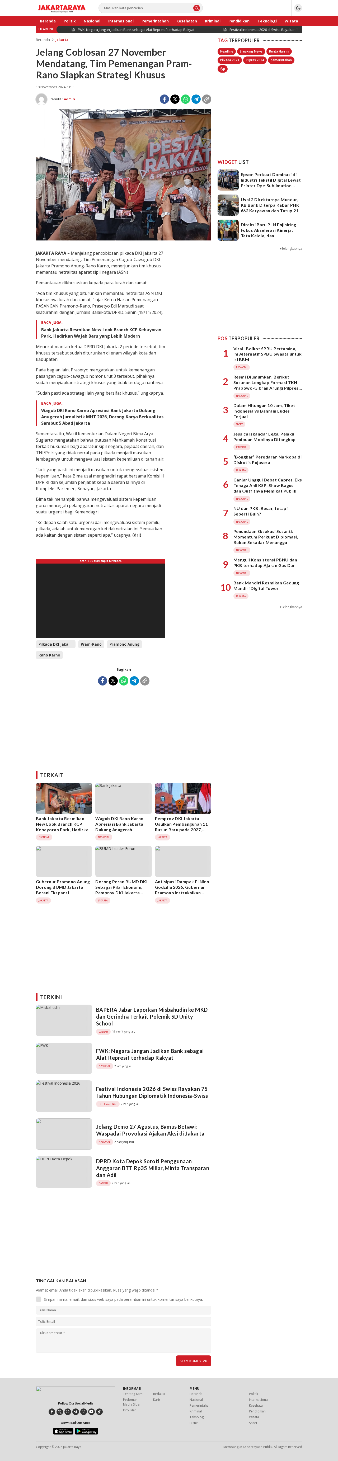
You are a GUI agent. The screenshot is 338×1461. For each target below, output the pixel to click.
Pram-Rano (91, 644)
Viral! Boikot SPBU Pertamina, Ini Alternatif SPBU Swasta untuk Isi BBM (267, 354)
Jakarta (61, 39)
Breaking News (251, 51)
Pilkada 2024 (229, 60)
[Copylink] (206, 99)
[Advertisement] (123, 726)
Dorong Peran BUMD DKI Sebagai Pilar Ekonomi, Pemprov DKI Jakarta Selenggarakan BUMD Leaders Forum (121, 892)
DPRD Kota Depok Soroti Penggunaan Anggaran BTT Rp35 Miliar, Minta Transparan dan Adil (152, 1168)
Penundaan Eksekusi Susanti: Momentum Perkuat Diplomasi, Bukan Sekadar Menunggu (265, 537)
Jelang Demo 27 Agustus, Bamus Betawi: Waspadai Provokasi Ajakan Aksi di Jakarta (150, 1130)
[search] (196, 8)
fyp (222, 69)
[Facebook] (164, 99)
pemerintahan (281, 60)
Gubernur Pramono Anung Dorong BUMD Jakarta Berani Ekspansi (63, 887)
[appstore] (63, 1433)
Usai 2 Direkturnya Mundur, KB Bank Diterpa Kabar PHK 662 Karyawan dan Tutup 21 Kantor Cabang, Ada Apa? (270, 207)
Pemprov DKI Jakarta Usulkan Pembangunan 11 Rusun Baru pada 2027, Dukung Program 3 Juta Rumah (181, 829)
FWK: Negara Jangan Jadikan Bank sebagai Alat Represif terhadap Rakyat (150, 1054)
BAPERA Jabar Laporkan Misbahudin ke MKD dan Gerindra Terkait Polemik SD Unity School (152, 1016)
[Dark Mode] (298, 8)
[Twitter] (175, 99)
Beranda (43, 39)
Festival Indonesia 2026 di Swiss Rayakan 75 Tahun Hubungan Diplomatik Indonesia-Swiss (152, 1092)
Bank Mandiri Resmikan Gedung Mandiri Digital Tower (266, 585)
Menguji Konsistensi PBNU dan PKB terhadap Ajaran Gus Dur (265, 562)
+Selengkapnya (291, 248)
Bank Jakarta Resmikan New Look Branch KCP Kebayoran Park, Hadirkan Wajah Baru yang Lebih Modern (101, 333)
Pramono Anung (124, 644)
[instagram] (83, 1411)
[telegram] (75, 1411)
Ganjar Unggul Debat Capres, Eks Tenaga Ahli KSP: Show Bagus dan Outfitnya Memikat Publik (267, 485)
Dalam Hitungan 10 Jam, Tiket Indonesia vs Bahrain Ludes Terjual (264, 411)
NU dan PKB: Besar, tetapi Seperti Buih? (260, 511)
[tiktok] (99, 1411)
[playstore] (86, 1433)
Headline (226, 51)
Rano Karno (49, 655)
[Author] (41, 99)
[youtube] (91, 1411)
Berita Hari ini (279, 51)
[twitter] (60, 1411)
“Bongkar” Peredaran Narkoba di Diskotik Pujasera (267, 459)
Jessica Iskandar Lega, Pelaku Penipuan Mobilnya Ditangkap (264, 436)
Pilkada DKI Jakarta (56, 644)
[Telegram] (196, 99)
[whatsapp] (67, 1411)
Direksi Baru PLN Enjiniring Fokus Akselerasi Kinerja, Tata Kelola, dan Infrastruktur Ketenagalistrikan (268, 235)
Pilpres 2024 (255, 60)
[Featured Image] (123, 239)
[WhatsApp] (185, 99)
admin (69, 99)
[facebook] (52, 1411)
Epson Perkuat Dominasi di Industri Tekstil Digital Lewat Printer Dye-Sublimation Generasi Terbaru (271, 182)
